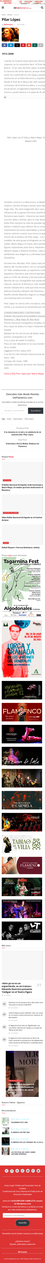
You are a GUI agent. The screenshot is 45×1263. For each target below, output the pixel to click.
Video (6, 543)
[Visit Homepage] (22, 8)
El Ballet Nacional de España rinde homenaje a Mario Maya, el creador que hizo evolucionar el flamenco (22, 487)
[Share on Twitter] (17, 45)
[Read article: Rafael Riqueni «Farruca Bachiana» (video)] (22, 534)
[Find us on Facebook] (6, 1171)
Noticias (16, 15)
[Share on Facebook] (4, 45)
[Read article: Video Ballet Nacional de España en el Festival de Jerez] (22, 504)
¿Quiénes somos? (22, 1241)
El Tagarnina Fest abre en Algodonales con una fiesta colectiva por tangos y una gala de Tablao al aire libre (25, 1027)
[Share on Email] (29, 45)
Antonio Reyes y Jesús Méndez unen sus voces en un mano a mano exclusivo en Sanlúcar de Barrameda (26, 1015)
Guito (9, 419)
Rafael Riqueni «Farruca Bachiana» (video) (20, 547)
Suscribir (22, 1223)
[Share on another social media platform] (40, 45)
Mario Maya (18, 419)
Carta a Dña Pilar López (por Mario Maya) (24, 373)
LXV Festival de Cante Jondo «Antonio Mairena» (23, 1153)
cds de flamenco (15, 1080)
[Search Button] (42, 7)
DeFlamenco (8, 24)
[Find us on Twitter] (12, 1171)
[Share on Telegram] (11, 45)
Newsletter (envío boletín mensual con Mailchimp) (22, 1234)
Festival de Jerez (11, 513)
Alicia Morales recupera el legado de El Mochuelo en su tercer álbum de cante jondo (21, 1088)
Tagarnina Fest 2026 (19, 1122)
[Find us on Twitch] (33, 1171)
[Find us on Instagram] (22, 1171)
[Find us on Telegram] (38, 1171)
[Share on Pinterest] (23, 45)
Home (4, 15)
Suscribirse (35, 410)
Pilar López (29, 419)
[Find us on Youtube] (28, 1171)
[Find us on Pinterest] (17, 1171)
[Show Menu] (3, 7)
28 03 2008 (20, 24)
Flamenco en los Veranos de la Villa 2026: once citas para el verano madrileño (26, 1003)
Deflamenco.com (14, 1259)
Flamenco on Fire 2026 (20, 1132)
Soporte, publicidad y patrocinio (22, 1244)
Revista (9, 15)
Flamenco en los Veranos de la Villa (27, 1142)
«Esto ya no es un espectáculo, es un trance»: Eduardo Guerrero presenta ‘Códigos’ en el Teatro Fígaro (17, 988)
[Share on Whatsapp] (34, 45)
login (10, 555)
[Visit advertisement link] (22, 2)
